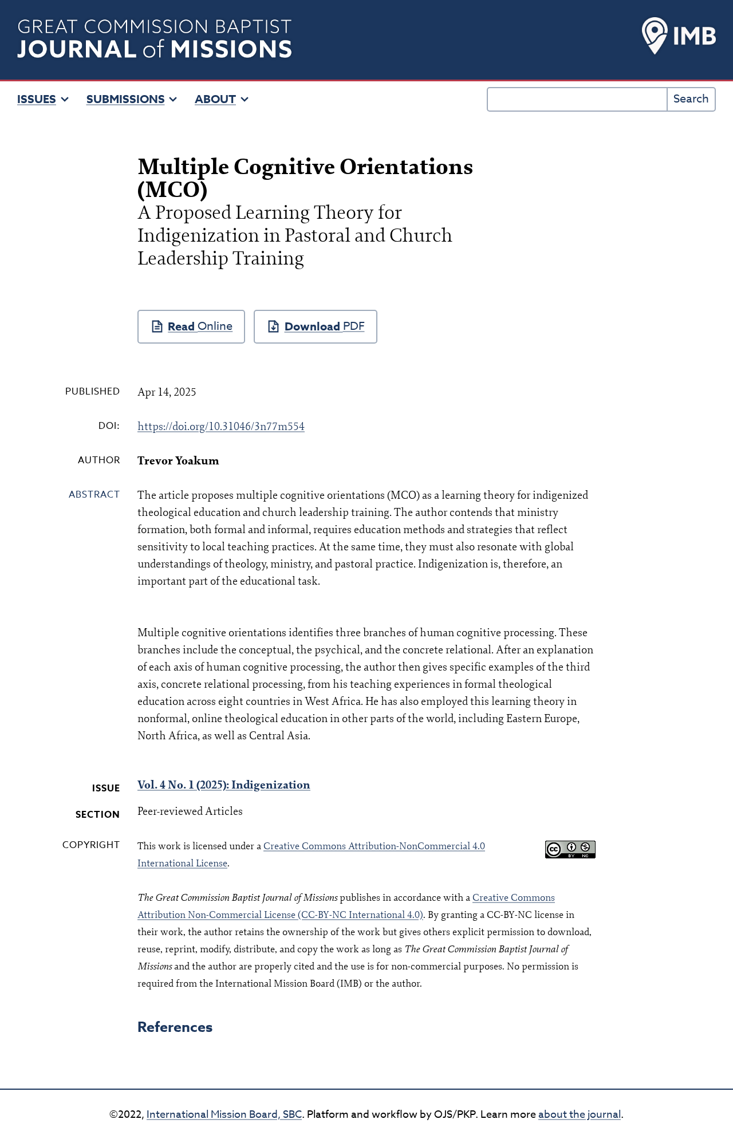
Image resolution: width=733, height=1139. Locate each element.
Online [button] (215, 326)
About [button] (215, 99)
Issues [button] (36, 99)
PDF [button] (354, 326)
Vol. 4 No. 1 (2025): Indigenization (223, 785)
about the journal (579, 1114)
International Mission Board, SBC (224, 1114)
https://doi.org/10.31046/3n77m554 (221, 426)
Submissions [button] (125, 99)
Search (691, 98)
